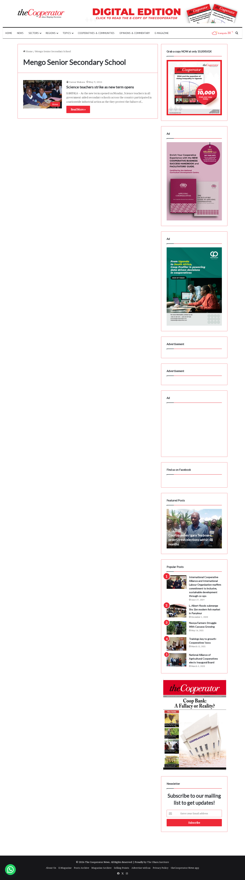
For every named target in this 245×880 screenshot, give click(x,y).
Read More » (78, 109)
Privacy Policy (160, 867)
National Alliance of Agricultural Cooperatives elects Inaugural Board (203, 658)
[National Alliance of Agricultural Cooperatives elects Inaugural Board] (176, 660)
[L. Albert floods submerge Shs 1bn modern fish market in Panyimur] (176, 610)
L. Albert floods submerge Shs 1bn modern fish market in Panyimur (204, 609)
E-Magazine (162, 33)
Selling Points (121, 867)
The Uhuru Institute (158, 862)
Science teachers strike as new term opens (100, 87)
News (20, 33)
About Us (51, 867)
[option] (194, 528)
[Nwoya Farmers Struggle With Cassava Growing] (176, 628)
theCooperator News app (185, 867)
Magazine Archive (101, 867)
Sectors (34, 33)
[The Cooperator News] (41, 13)
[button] (10, 869)
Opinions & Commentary (134, 33)
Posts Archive (81, 867)
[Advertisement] (194, 428)
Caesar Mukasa (77, 82)
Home (8, 33)
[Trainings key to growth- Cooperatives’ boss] (176, 644)
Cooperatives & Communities (96, 33)
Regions (51, 33)
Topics (67, 33)
